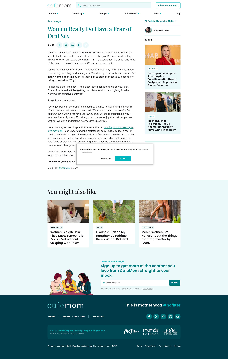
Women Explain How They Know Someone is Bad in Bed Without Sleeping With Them (66, 237)
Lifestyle (57, 21)
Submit (174, 282)
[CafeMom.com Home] (59, 5)
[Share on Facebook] (59, 45)
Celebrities (153, 69)
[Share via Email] (86, 45)
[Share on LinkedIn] (72, 45)
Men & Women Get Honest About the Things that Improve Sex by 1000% (159, 237)
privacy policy (147, 289)
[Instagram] (170, 316)
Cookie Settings (105, 158)
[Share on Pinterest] (79, 45)
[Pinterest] (163, 316)
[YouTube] (177, 316)
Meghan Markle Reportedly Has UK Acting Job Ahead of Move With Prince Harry (162, 125)
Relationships (56, 227)
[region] (114, 154)
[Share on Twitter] (66, 45)
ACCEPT (123, 158)
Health (99, 227)
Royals (151, 116)
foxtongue (64, 168)
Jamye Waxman (161, 30)
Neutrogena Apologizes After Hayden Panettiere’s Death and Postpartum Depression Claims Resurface (162, 79)
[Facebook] (149, 316)
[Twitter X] (156, 316)
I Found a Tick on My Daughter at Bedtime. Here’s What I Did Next (112, 235)
